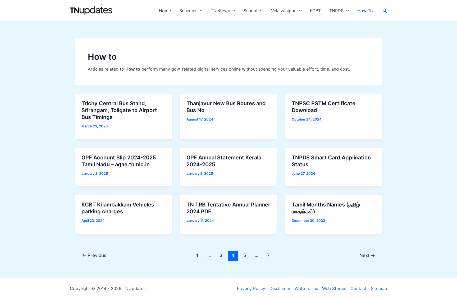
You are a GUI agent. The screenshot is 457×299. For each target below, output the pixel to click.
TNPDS (336, 10)
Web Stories (334, 288)
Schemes (188, 10)
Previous (94, 255)
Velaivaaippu (283, 10)
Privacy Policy (251, 288)
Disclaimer (279, 288)
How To (365, 10)
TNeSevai (220, 10)
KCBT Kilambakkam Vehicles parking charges (117, 208)
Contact (358, 288)
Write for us (306, 288)
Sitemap (379, 288)
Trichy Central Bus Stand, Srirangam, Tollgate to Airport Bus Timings (119, 110)
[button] (200, 10)
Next (367, 255)
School (250, 10)
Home (165, 10)
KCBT (315, 10)
